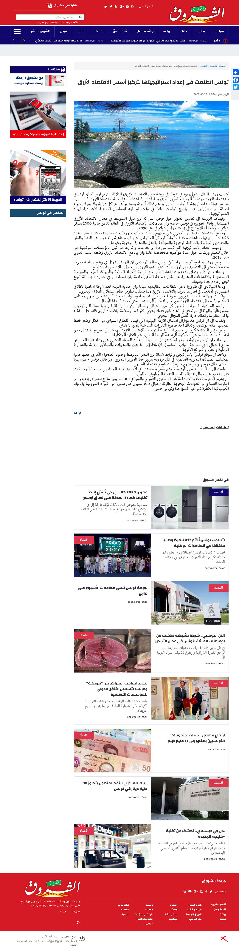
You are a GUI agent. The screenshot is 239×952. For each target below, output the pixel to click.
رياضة (166, 31)
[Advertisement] (38, 274)
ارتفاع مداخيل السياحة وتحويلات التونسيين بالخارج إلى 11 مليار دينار (196, 738)
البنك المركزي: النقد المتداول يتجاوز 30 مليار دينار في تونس (115, 786)
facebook (111, 6)
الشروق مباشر (40, 31)
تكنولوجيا (123, 905)
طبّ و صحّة (171, 914)
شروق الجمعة (193, 914)
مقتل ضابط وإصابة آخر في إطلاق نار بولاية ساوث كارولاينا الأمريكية (184, 40)
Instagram (132, 6)
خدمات (125, 910)
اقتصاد (99, 31)
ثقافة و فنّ (219, 910)
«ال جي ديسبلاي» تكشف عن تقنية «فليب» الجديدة (195, 833)
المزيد (17, 31)
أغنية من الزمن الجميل (144, 921)
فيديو (63, 31)
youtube (127, 6)
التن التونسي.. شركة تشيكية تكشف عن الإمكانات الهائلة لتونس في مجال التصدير (190, 638)
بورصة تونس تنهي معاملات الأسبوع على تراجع (113, 590)
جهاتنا (183, 31)
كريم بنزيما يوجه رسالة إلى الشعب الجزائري (95, 40)
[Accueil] (51, 887)
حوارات (149, 910)
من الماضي (195, 919)
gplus (121, 6)
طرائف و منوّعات (143, 914)
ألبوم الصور (195, 905)
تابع (78, 921)
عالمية (81, 31)
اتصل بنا (40, 22)
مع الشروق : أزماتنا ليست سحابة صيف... (29, 80)
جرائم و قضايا (144, 31)
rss (116, 6)
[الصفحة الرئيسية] (199, 11)
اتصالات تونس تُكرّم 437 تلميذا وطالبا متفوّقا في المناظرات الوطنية (193, 543)
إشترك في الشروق (65, 5)
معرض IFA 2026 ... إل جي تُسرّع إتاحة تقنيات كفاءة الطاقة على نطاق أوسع (115, 495)
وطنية (201, 31)
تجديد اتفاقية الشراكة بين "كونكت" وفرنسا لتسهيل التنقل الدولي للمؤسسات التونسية (117, 689)
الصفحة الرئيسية (218, 66)
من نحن (62, 911)
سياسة (219, 31)
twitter (106, 6)
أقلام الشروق (218, 904)
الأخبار (217, 40)
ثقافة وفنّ (120, 31)
